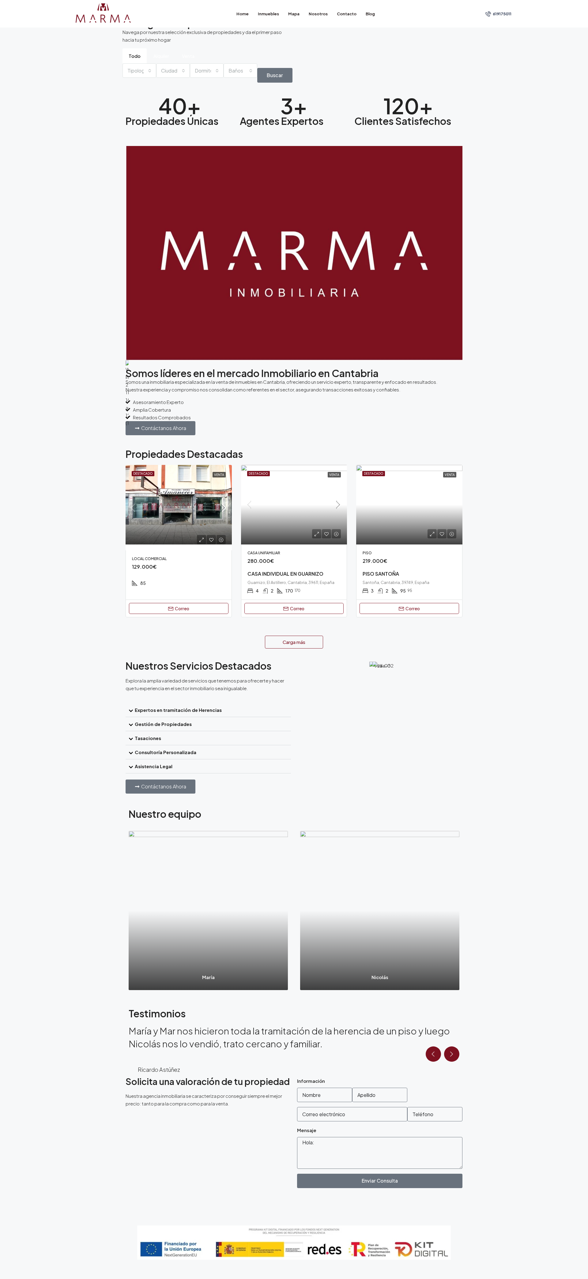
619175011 (501, 13)
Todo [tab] (135, 56)
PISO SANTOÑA (381, 573)
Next (451, 1079)
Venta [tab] (188, 56)
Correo (182, 608)
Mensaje (306, 1156)
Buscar (275, 75)
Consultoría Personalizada (165, 752)
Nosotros (318, 13)
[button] (208, 710)
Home (242, 13)
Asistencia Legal (153, 766)
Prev (433, 1079)
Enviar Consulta (380, 1206)
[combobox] (139, 70)
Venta (219, 475)
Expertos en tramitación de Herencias (178, 710)
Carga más (294, 642)
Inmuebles (268, 13)
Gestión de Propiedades (163, 724)
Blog (370, 13)
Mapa (294, 13)
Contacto (346, 13)
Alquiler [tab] (161, 56)
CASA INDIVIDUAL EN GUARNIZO (285, 573)
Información (311, 1106)
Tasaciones (148, 738)
